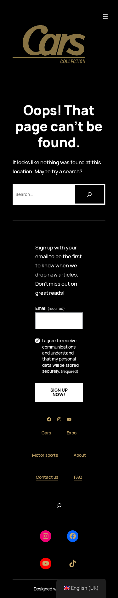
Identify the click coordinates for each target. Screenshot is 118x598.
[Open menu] (105, 16)
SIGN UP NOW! (59, 392)
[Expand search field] (59, 505)
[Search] (89, 194)
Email (50, 308)
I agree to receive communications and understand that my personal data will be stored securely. (60, 356)
